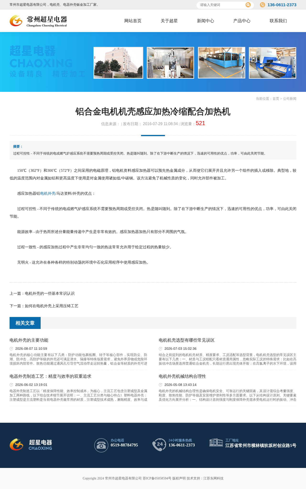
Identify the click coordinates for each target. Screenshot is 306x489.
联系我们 (278, 20)
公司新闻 (289, 98)
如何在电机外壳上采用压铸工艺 (51, 306)
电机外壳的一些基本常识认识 (50, 293)
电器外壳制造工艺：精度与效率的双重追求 (50, 376)
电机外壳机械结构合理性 (182, 376)
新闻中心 (205, 20)
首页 (276, 98)
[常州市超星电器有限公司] (38, 21)
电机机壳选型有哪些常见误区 (187, 340)
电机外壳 (47, 193)
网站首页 (133, 20)
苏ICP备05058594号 (157, 478)
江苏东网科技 (213, 478)
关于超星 (169, 20)
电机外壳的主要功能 (29, 340)
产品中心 (242, 20)
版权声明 (179, 478)
